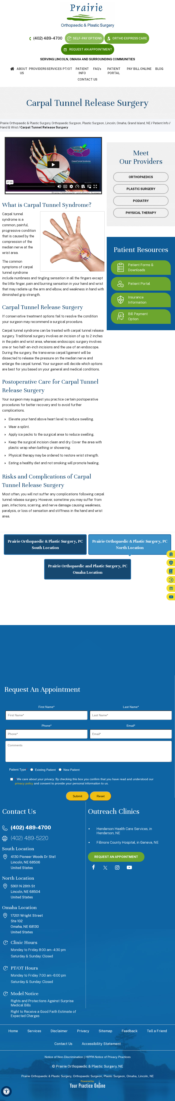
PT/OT (67, 69)
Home (12, 68)
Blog (159, 69)
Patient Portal (113, 71)
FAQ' (97, 69)
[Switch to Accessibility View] (6, 1091)
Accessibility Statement (101, 1044)
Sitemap (105, 1031)
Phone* (46, 725)
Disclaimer (59, 1031)
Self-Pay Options (87, 38)
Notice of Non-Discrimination (64, 1057)
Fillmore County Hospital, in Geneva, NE (127, 842)
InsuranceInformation (137, 299)
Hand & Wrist (9, 127)
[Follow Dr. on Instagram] (117, 868)
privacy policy (24, 783)
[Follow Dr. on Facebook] (93, 868)
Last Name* (131, 707)
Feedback (129, 1031)
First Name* (46, 707)
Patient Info (82, 71)
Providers (37, 69)
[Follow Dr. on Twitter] (105, 868)
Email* (131, 725)
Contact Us (87, 79)
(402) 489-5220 (29, 838)
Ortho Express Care (129, 38)
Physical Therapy (141, 213)
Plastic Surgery (141, 189)
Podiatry (141, 201)
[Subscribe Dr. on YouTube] (129, 868)
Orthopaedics (141, 177)
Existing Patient (45, 769)
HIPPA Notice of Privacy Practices (108, 1057)
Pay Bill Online (139, 69)
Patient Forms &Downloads (140, 267)
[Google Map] (87, 618)
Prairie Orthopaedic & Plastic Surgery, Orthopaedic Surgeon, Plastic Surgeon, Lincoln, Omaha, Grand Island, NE (75, 123)
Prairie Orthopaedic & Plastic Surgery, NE (89, 1066)
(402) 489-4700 (47, 38)
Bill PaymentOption (138, 316)
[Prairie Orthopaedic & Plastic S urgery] (87, 15)
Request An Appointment (90, 49)
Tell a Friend (157, 1031)
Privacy (83, 1031)
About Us (22, 71)
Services (54, 69)
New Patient (71, 769)
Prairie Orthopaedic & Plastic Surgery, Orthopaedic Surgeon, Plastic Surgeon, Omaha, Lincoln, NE (87, 1076)
